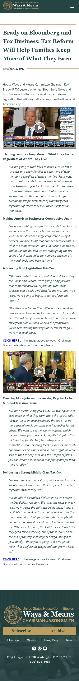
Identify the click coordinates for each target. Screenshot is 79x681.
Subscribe (21, 630)
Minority (31, 640)
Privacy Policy (51, 640)
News (69, 640)
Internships (13, 640)
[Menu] (72, 6)
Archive (57, 630)
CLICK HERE (11, 340)
